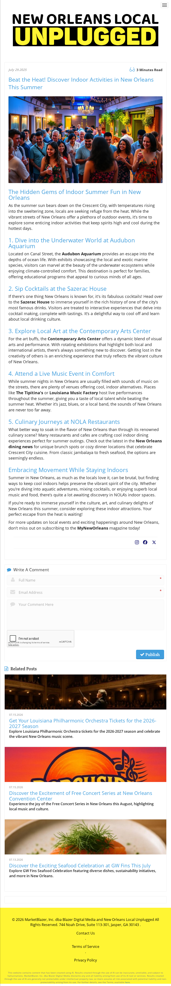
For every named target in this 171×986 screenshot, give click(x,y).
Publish (152, 654)
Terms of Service (85, 946)
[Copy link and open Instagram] (137, 541)
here (127, 982)
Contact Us (85, 933)
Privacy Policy (85, 960)
